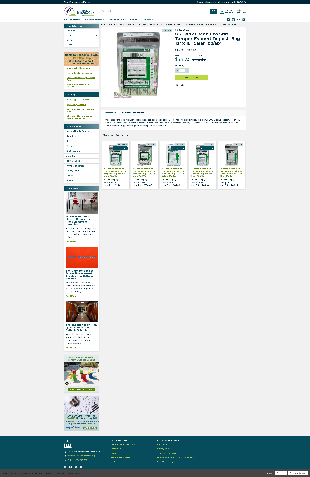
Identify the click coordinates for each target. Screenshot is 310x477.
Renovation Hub (116, 20)
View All (70, 181)
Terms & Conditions (166, 453)
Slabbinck (71, 136)
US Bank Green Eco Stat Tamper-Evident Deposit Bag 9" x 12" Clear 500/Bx (202, 172)
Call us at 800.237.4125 (77, 460)
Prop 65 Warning (165, 462)
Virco (69, 146)
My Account (116, 462)
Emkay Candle (73, 171)
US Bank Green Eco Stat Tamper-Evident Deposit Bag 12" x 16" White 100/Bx (173, 172)
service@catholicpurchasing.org (81, 456)
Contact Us (116, 449)
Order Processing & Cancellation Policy (175, 457)
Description (110, 113)
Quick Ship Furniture (76, 105)
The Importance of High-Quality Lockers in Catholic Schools (82, 327)
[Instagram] (233, 19)
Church (69, 35)
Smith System (73, 151)
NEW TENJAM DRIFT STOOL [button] (81, 389)
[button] (81, 413)
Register (229, 12)
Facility (69, 45)
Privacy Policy (163, 449)
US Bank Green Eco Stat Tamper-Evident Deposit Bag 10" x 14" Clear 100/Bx (231, 172)
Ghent (69, 176)
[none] (137, 63)
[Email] (177, 85)
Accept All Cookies (298, 473)
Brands (133, 20)
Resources (146, 20)
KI (67, 141)
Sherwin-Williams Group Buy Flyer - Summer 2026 (80, 117)
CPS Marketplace (72, 20)
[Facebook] (243, 19)
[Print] (182, 85)
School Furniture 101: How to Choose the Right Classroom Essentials (79, 220)
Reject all (281, 473)
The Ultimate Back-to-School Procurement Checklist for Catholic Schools (80, 274)
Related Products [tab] (115, 135)
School (69, 40)
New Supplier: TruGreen (78, 100)
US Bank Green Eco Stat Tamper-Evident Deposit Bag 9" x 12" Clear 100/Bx (115, 172)
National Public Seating (78, 131)
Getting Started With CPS (123, 444)
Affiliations (162, 444)
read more (71, 241)
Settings (268, 473)
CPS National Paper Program (80, 73)
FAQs (113, 453)
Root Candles (73, 161)
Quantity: (180, 65)
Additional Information (133, 113)
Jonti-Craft (71, 156)
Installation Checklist (120, 457)
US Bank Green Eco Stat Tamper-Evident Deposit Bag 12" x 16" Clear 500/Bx (144, 172)
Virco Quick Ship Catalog (78, 68)
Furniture (70, 31)
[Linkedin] (228, 19)
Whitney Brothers (75, 166)
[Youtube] (238, 19)
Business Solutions (93, 20)
